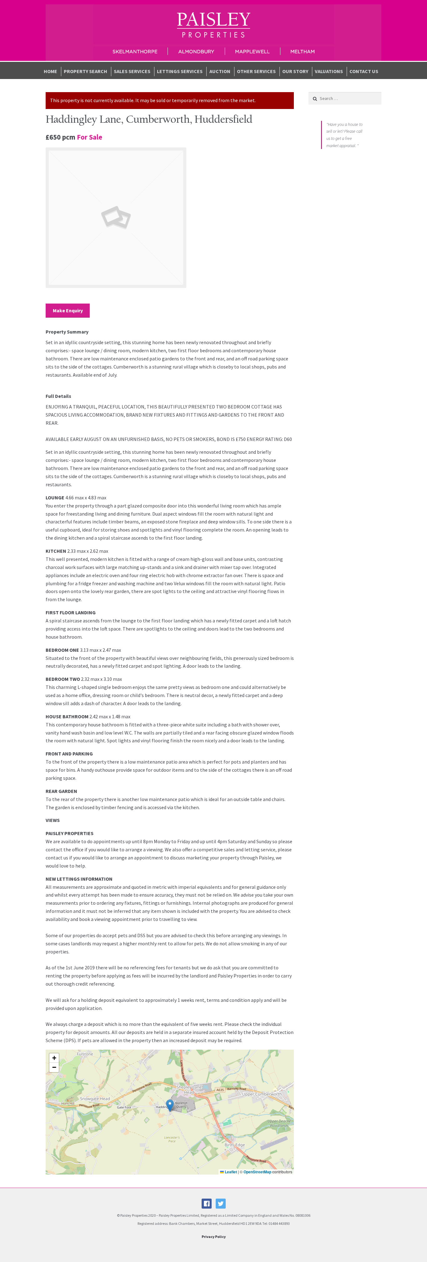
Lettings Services (180, 71)
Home (50, 71)
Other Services (256, 71)
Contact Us (363, 71)
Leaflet (230, 1172)
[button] (170, 1105)
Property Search (85, 71)
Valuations (329, 71)
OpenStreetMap (257, 1172)
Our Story (295, 71)
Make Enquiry (68, 310)
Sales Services (132, 71)
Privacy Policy (214, 1236)
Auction (219, 71)
